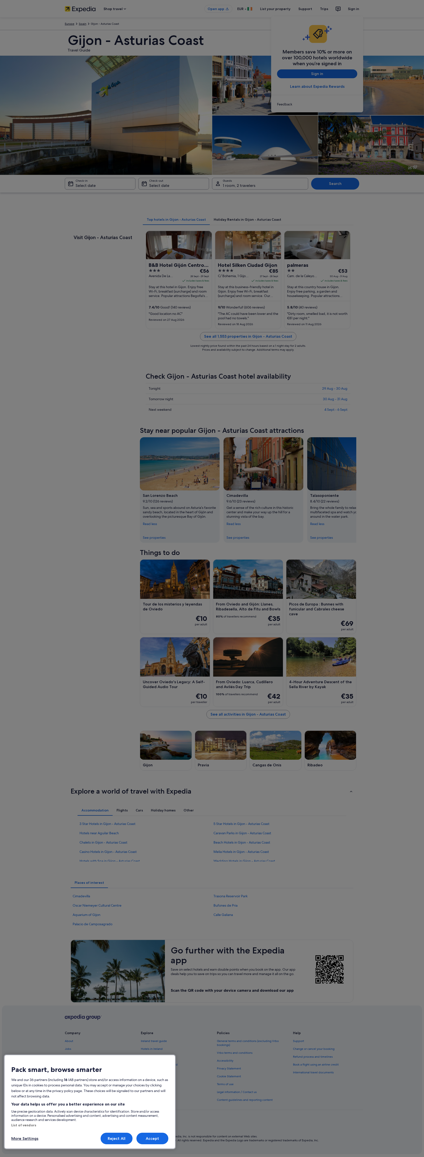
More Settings (24, 1138)
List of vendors (23, 1125)
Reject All (117, 1138)
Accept (152, 1138)
